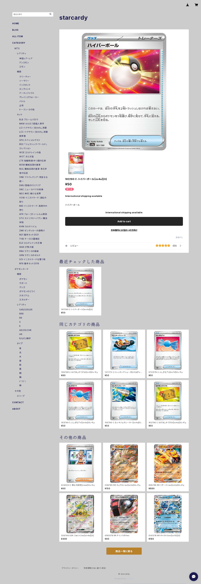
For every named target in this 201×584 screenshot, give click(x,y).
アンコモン (24, 62)
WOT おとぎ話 (26, 156)
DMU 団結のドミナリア (30, 185)
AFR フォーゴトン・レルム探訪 (33, 214)
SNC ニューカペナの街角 (31, 189)
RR (20, 318)
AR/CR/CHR (25, 330)
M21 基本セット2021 (29, 234)
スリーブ (21, 396)
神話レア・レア (26, 58)
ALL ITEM (17, 36)
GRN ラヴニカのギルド (29, 255)
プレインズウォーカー (29, 97)
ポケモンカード (22, 269)
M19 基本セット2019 (29, 263)
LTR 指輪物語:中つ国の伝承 (32, 160)
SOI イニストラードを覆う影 (32, 259)
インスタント (25, 85)
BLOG (15, 30)
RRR (21, 313)
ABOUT (16, 409)
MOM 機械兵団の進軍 (30, 164)
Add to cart (124, 221)
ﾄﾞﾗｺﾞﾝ (22, 381)
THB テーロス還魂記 (29, 239)
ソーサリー (24, 80)
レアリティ (21, 53)
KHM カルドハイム (28, 226)
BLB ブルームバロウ (28, 119)
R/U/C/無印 (25, 338)
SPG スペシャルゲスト (29, 140)
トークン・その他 (26, 109)
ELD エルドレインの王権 (30, 243)
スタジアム (24, 295)
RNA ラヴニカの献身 (29, 251)
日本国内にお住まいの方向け (124, 230)
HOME (15, 23)
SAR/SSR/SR (26, 309)
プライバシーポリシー (70, 568)
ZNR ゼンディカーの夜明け (32, 230)
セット (19, 114)
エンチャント (25, 89)
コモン (22, 66)
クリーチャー (25, 76)
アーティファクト (26, 93)
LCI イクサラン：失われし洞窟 (33, 127)
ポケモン (23, 279)
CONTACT (18, 402)
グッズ (22, 287)
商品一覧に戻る (124, 551)
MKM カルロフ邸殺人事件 (31, 123)
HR (20, 334)
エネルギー (24, 299)
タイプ (20, 343)
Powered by (121, 579)
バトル (22, 101)
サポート (23, 283)
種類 (19, 71)
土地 (21, 105)
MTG (17, 48)
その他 (18, 391)
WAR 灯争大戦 (26, 247)
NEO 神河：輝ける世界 (30, 193)
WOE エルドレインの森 (30, 152)
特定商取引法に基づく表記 (95, 568)
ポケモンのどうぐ (27, 291)
